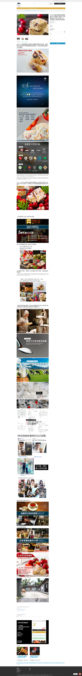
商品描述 (18, 41)
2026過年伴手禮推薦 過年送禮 (27, 662)
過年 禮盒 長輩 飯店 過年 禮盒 (51, 662)
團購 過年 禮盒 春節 (57, 662)
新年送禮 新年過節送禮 (49, 663)
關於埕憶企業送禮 (19, 670)
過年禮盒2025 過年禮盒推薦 (38, 662)
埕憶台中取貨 (18, 669)
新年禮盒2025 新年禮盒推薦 (55, 663)
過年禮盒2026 (22, 662)
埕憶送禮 (53, 21)
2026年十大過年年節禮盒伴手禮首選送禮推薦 (31, 8)
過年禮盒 (19, 662)
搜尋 (20, 10)
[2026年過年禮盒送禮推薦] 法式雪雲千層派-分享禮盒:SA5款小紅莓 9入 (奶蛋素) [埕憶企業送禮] (33, 10)
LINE (29, 670)
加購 (21, 615)
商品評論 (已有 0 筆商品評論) (24, 41)
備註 (50, 33)
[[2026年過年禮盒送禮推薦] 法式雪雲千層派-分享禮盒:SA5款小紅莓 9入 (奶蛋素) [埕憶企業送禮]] (33, 25)
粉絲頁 (30, 669)
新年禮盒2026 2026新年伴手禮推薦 (42, 663)
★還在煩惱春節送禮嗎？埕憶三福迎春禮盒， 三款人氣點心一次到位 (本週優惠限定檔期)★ (34, 656)
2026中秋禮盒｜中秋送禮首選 (21, 8)
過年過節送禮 (32, 662)
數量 (50, 39)
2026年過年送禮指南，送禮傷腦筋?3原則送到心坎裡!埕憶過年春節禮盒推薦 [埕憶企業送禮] (22, 656)
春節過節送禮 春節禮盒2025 (26, 663)
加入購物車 (57, 43)
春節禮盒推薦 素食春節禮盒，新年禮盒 (33, 663)
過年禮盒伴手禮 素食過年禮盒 (44, 662)
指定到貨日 (51, 30)
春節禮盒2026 (61, 662)
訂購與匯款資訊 (18, 671)
